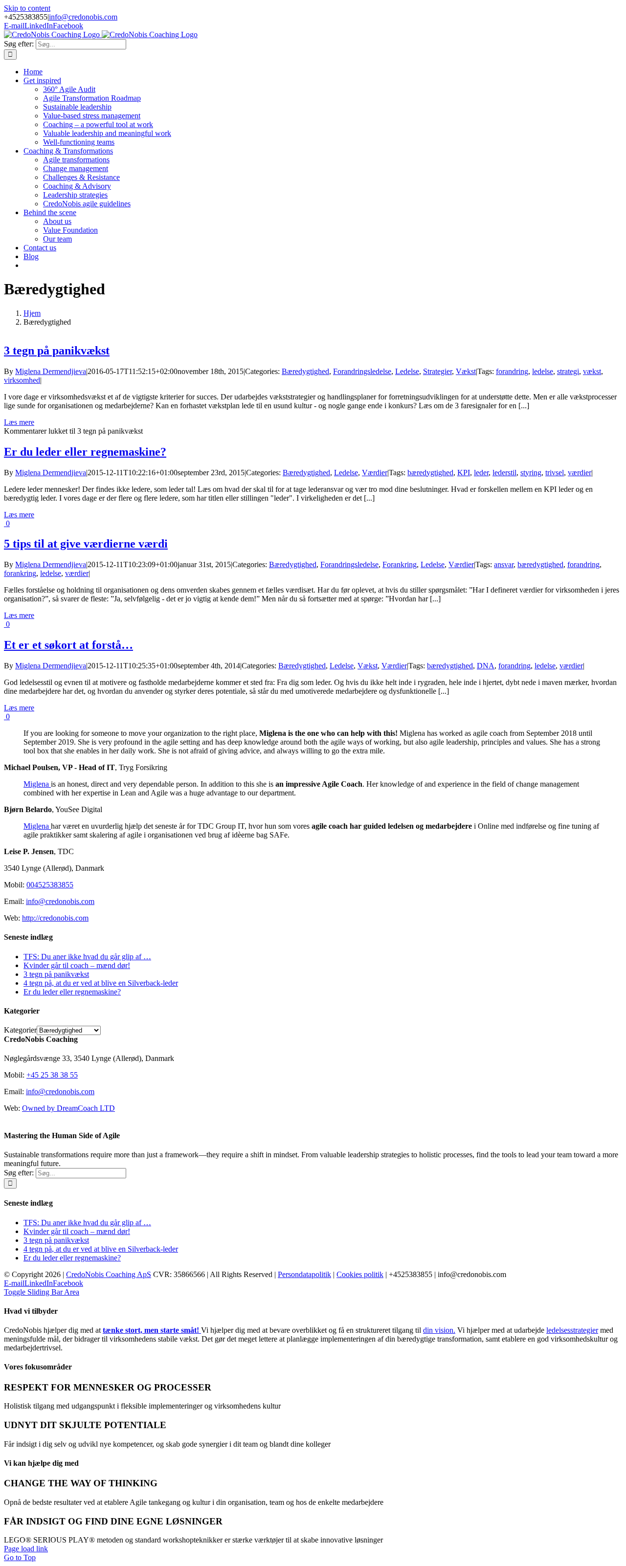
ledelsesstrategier (572, 1330)
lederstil (504, 472)
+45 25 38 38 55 (52, 1075)
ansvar (504, 564)
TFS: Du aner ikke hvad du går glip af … (87, 956)
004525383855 (49, 885)
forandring (512, 371)
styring (530, 472)
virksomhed (22, 380)
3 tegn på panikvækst (57, 350)
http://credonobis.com (55, 918)
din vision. (439, 1330)
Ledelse (407, 371)
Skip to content (27, 8)
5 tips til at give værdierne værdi (86, 543)
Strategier (437, 371)
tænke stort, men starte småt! (152, 1330)
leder (481, 472)
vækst (592, 371)
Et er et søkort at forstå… (68, 645)
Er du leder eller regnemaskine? (85, 451)
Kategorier (20, 1030)
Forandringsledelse (362, 371)
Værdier (374, 472)
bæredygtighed (430, 472)
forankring (20, 573)
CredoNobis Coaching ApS (108, 1274)
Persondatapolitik (304, 1274)
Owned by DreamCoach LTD (68, 1108)
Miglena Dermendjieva (50, 371)
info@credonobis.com (83, 17)
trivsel (554, 472)
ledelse (542, 371)
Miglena (37, 784)
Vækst (466, 371)
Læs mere (19, 422)
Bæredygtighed (305, 371)
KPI (463, 472)
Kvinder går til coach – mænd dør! (76, 965)
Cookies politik (359, 1274)
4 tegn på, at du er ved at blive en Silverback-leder (100, 983)
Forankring (399, 564)
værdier (579, 472)
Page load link (26, 1548)
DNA (485, 666)
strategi (568, 371)
